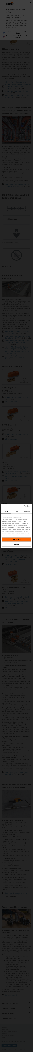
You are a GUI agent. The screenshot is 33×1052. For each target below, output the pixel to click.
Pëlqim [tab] (6, 511)
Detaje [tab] (16, 511)
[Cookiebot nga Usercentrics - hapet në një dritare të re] (23, 506)
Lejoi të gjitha (16, 539)
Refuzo (16, 544)
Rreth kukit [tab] (27, 511)
